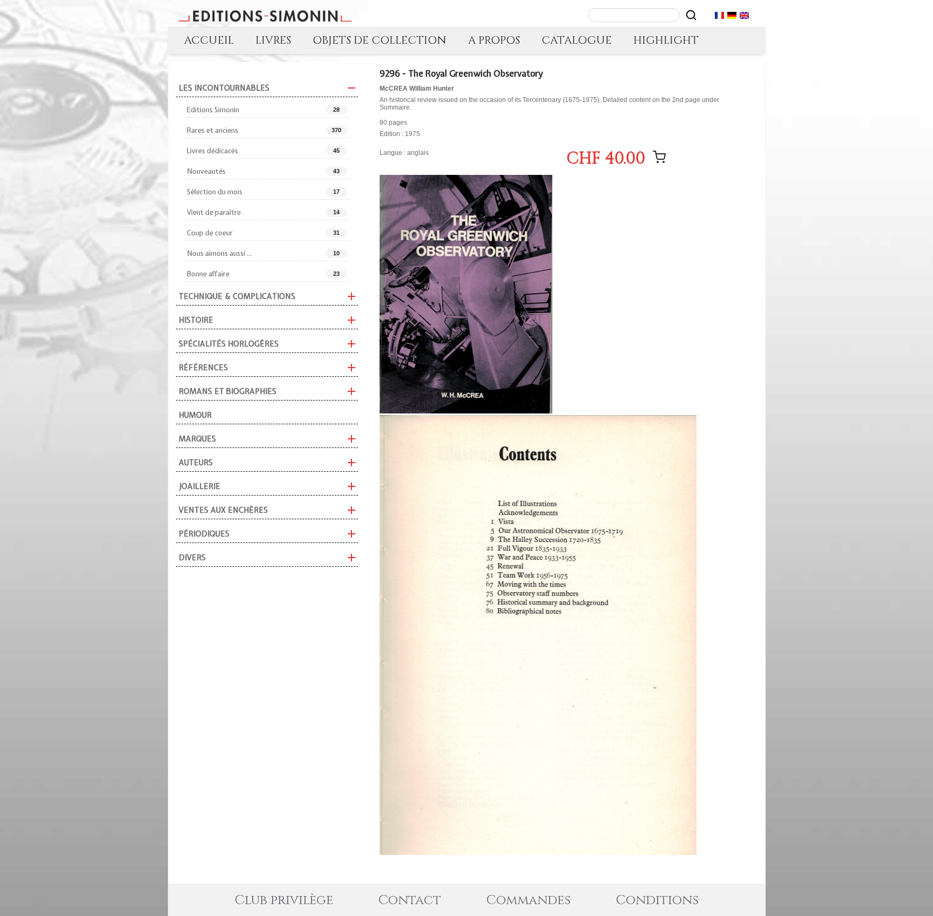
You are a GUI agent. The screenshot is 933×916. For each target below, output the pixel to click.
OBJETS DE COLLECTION (380, 40)
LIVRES (273, 40)
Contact (409, 900)
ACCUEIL (209, 40)
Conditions (657, 900)
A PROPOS (494, 40)
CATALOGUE (577, 40)
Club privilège (284, 900)
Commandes (528, 900)
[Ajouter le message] (659, 157)
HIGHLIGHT (666, 40)
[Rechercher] (691, 15)
